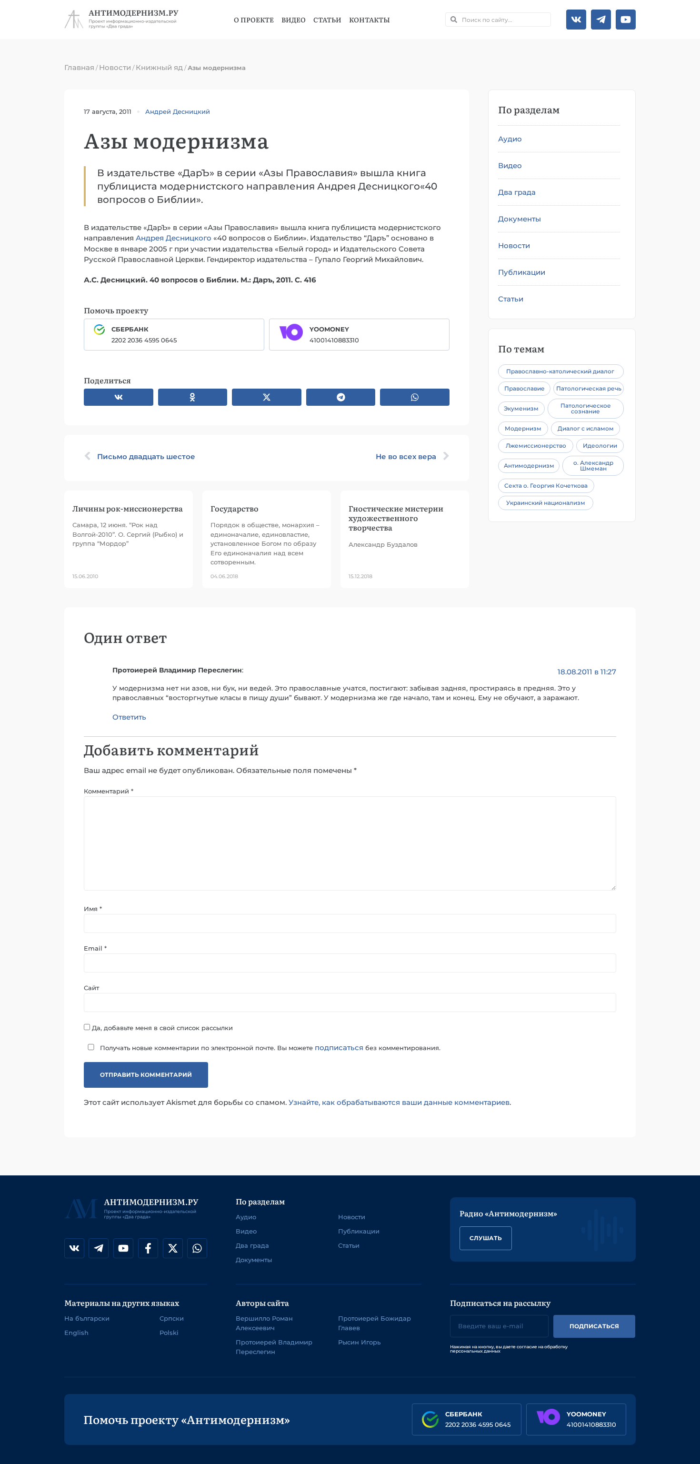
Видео (293, 19)
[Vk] (576, 20)
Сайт (91, 988)
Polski (169, 1332)
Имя (93, 909)
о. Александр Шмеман (593, 465)
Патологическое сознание (585, 408)
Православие (524, 388)
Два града (517, 192)
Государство (234, 508)
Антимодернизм (529, 465)
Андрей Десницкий (177, 111)
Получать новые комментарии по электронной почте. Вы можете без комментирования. (269, 1047)
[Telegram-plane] (601, 20)
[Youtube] (626, 20)
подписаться (339, 1047)
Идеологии (600, 445)
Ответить (129, 717)
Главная (79, 67)
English (76, 1332)
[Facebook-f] (148, 1248)
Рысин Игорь (359, 1342)
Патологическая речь (588, 388)
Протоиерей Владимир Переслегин (274, 1346)
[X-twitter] (173, 1248)
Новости (115, 67)
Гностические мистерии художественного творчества (396, 517)
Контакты (369, 19)
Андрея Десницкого (173, 237)
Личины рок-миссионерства (127, 508)
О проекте (254, 19)
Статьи (327, 19)
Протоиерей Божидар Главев (374, 1323)
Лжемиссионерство (536, 445)
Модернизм (523, 428)
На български (87, 1318)
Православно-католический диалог (560, 371)
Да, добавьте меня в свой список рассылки (161, 1027)
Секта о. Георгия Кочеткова (546, 485)
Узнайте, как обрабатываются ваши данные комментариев (399, 1102)
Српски (172, 1318)
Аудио (510, 138)
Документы (519, 218)
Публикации (521, 272)
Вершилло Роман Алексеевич (264, 1323)
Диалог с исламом (586, 428)
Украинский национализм (545, 502)
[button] (118, 397)
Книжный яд (159, 67)
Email (95, 948)
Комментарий (108, 791)
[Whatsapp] (197, 1248)
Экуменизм (521, 408)
